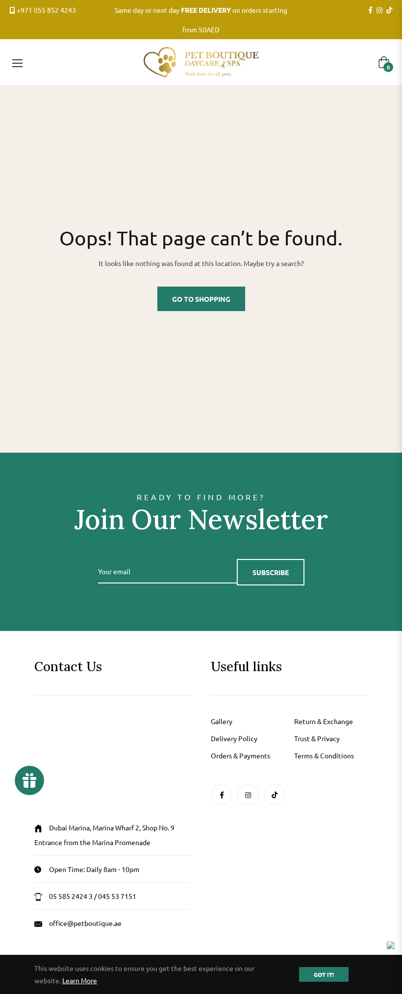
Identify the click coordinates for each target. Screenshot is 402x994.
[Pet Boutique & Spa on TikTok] (389, 10)
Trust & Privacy (317, 738)
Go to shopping (201, 298)
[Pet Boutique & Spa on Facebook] (370, 10)
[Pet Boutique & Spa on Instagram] (379, 10)
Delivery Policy (234, 738)
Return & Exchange (323, 721)
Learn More (79, 980)
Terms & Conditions (324, 755)
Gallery (221, 721)
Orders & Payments (240, 755)
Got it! (324, 974)
